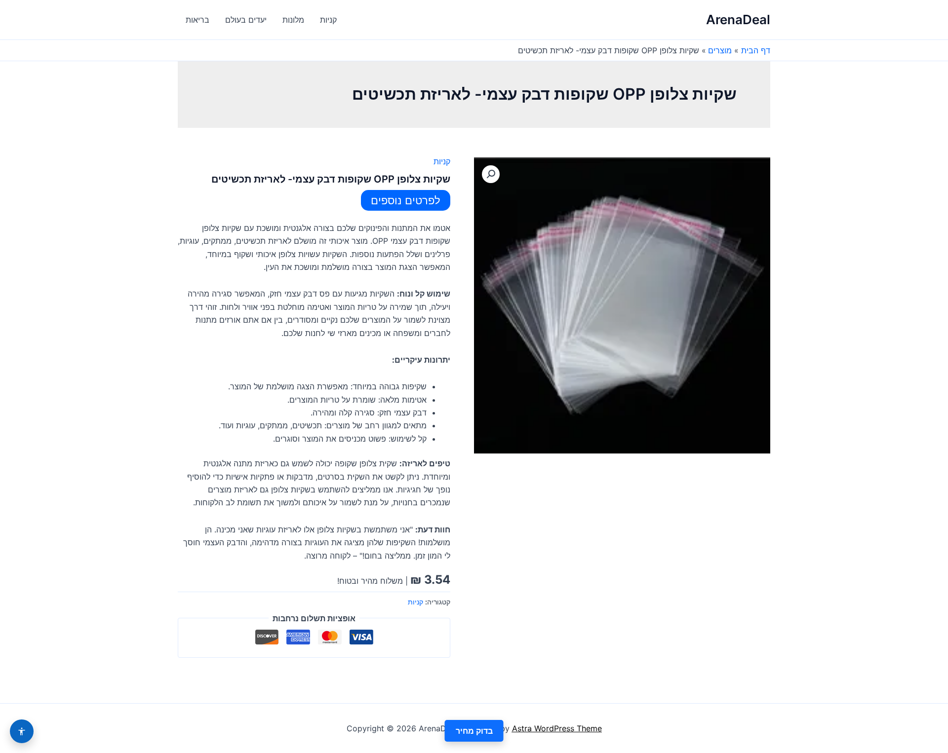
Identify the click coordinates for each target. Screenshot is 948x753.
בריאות (197, 20)
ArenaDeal (738, 19)
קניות (328, 20)
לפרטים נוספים (405, 200)
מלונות (293, 20)
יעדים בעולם (246, 20)
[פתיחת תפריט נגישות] (22, 731)
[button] (491, 174)
